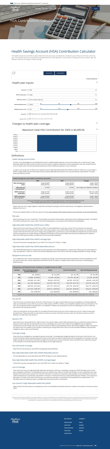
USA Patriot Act (68, 433)
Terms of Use (67, 430)
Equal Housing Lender (88, 445)
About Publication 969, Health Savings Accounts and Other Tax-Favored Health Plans (73, 212)
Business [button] (45, 8)
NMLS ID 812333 (68, 422)
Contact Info (67, 425)
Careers (81, 422)
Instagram (81, 428)
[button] (55, 83)
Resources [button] (61, 8)
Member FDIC (79, 445)
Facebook (81, 425)
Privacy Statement (68, 427)
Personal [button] (38, 8)
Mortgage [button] (53, 8)
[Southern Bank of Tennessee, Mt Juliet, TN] (15, 8)
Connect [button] (69, 8)
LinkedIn (81, 430)
